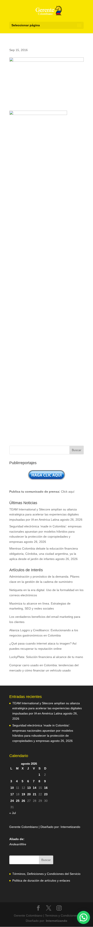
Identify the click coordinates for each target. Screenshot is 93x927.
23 (46, 794)
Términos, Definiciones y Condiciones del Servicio (46, 874)
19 (23, 794)
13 (29, 787)
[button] (83, 917)
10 (12, 787)
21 (34, 794)
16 (46, 787)
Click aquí (67, 491)
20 (29, 794)
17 (12, 794)
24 (12, 800)
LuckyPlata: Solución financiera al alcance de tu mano (46, 657)
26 (23, 800)
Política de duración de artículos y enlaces (41, 880)
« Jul (12, 813)
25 (17, 800)
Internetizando (70, 827)
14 (34, 787)
